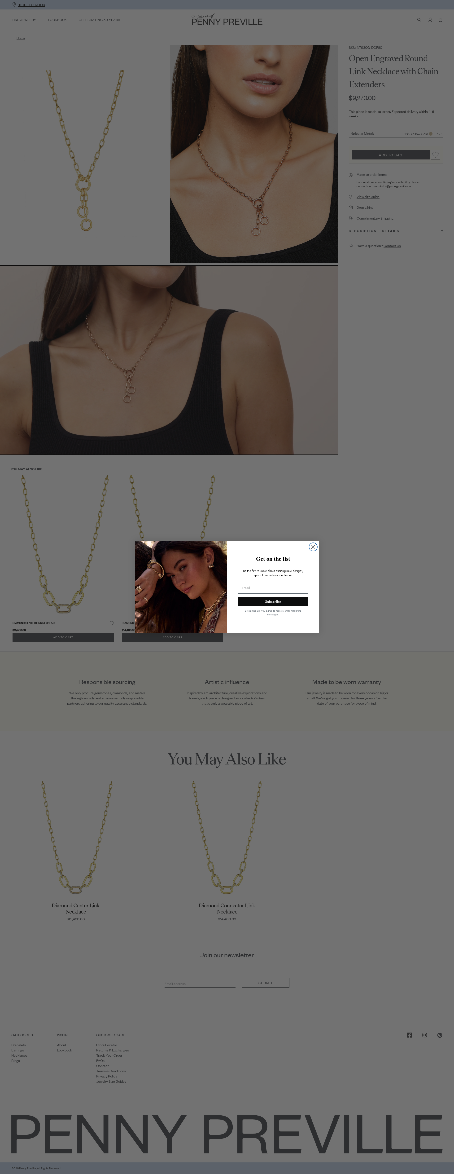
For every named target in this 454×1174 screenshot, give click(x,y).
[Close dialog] (313, 547)
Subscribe (273, 601)
